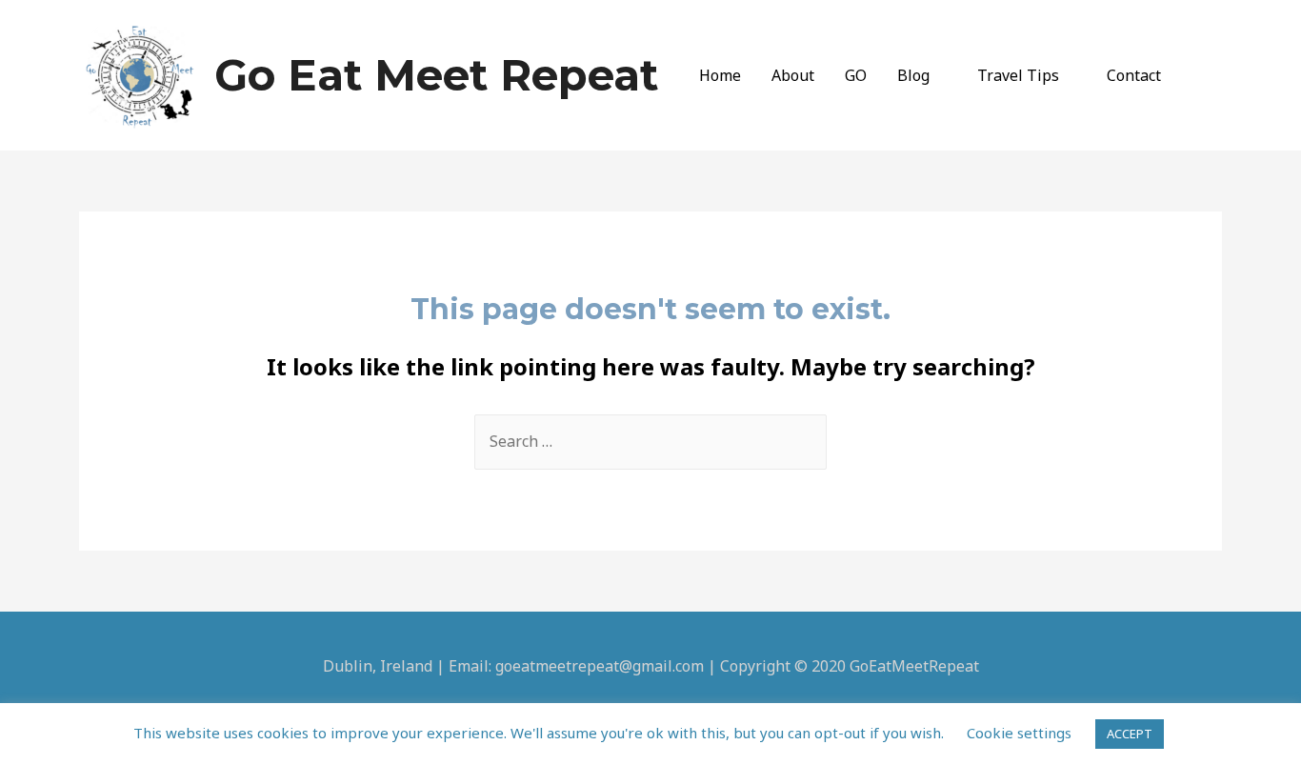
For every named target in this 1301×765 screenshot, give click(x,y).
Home (720, 75)
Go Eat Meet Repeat (436, 75)
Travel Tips (1018, 75)
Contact (1134, 75)
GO (856, 75)
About (792, 75)
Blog (913, 75)
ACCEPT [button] (1129, 733)
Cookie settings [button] (1019, 732)
